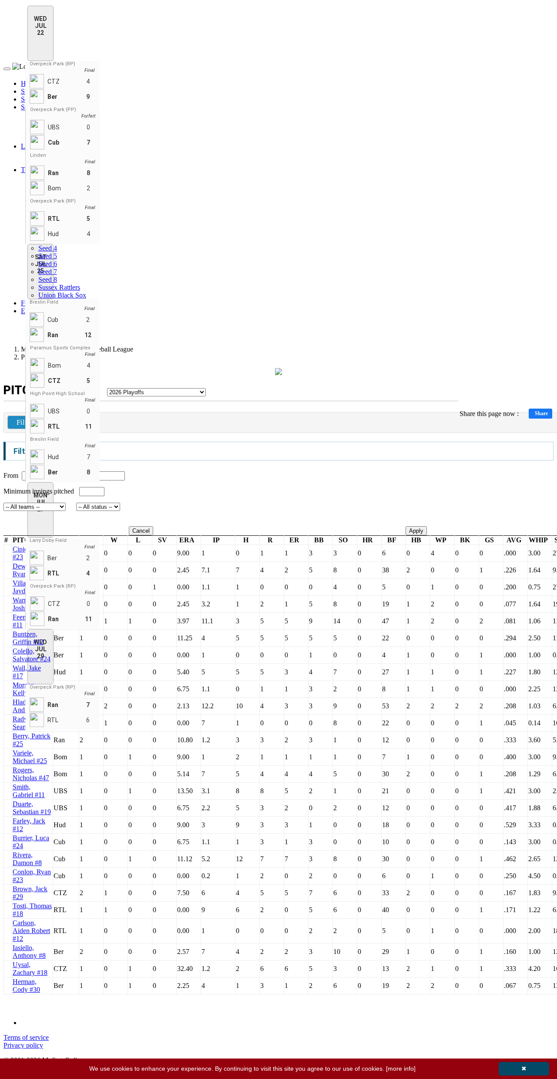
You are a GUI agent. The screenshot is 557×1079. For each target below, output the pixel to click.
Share (541, 413)
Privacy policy (23, 1045)
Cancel (141, 531)
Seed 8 (47, 279)
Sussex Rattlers (59, 287)
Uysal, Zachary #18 (30, 968)
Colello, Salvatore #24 (31, 655)
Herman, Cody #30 (26, 985)
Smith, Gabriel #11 (29, 790)
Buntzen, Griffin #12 (28, 638)
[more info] (401, 1068)
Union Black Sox (62, 295)
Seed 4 (47, 248)
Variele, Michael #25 (30, 756)
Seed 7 (47, 271)
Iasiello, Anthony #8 (29, 951)
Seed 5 (47, 256)
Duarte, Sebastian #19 (32, 807)
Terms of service (26, 1037)
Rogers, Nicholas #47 (31, 773)
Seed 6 (47, 263)
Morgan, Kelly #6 (25, 689)
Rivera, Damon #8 (27, 858)
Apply (416, 531)
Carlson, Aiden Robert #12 (31, 930)
